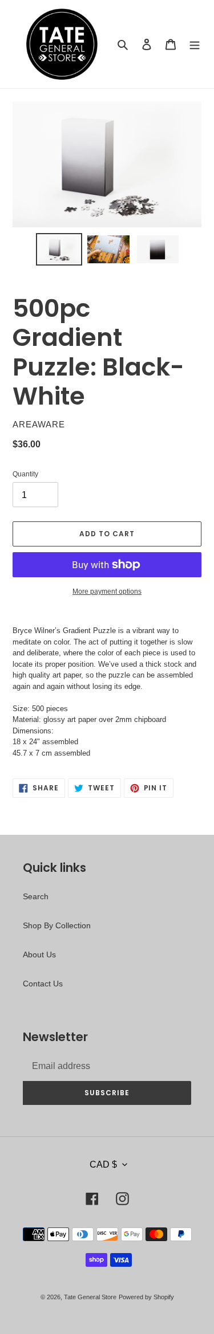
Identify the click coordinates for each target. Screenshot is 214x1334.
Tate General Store (90, 1297)
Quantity (25, 474)
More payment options (107, 591)
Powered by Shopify (146, 1297)
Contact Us (43, 983)
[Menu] (195, 44)
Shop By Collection (57, 925)
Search (36, 896)
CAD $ (103, 1164)
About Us (39, 954)
